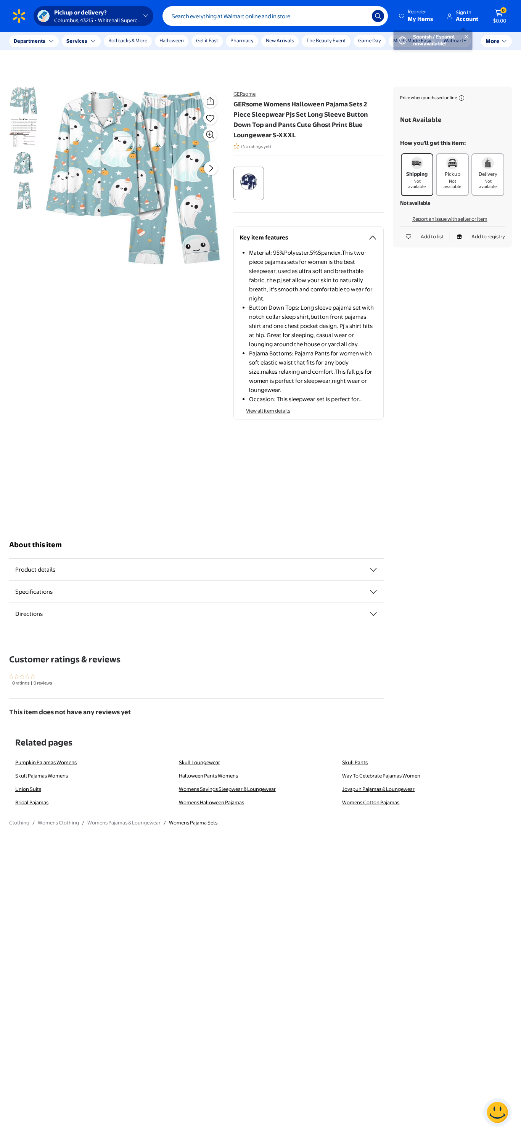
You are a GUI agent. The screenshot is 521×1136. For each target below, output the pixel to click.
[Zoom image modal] (210, 134)
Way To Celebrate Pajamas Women (381, 776)
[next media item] (211, 168)
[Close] (141, 41)
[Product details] (373, 570)
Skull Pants (355, 762)
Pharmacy (242, 40)
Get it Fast (207, 40)
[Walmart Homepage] (19, 16)
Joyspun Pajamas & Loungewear (378, 789)
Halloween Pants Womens (208, 776)
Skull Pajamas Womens (41, 776)
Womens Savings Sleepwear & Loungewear (227, 789)
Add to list (432, 236)
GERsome (244, 94)
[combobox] (275, 16)
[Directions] (373, 614)
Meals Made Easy (412, 40)
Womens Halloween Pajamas (211, 802)
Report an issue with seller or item (449, 219)
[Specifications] (373, 592)
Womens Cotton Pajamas (370, 802)
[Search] (378, 16)
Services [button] (76, 41)
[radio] (248, 183)
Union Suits (28, 789)
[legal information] (461, 98)
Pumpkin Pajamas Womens (46, 762)
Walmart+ (455, 40)
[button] (416, 16)
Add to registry (488, 236)
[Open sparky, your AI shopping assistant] (497, 1112)
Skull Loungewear (199, 762)
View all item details (268, 411)
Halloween (171, 40)
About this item (35, 544)
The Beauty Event (326, 40)
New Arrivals (280, 40)
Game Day (369, 40)
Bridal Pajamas (31, 802)
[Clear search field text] (360, 16)
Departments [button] (29, 41)
